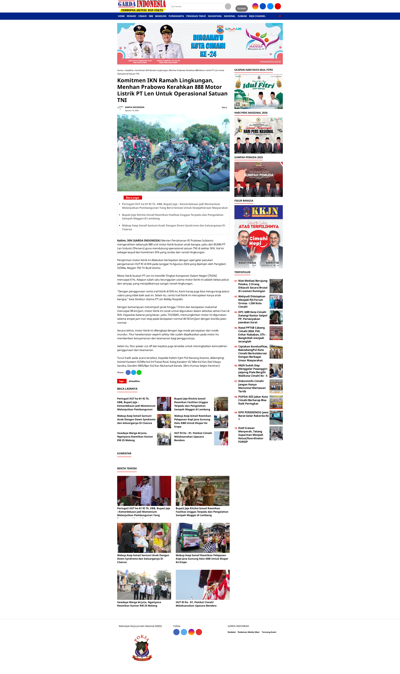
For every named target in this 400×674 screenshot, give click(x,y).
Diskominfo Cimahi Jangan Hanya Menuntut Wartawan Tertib (252, 386)
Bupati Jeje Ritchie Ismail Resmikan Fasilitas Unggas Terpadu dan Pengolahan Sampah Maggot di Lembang (192, 404)
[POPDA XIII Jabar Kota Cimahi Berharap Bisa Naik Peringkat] (276, 401)
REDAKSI (131, 16)
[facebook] (263, 6)
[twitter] (270, 6)
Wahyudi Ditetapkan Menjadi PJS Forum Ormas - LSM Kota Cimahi (251, 301)
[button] (279, 14)
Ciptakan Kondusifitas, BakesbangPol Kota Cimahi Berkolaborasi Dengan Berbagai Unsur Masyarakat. (253, 353)
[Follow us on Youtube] (199, 632)
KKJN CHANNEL (257, 16)
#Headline (134, 381)
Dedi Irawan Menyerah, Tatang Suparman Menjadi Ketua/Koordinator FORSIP (250, 434)
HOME (121, 16)
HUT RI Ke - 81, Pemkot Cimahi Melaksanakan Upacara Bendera (193, 436)
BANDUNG (160, 16)
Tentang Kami (269, 632)
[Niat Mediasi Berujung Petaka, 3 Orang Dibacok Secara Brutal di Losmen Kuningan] (276, 285)
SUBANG (242, 16)
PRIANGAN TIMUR (196, 16)
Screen (241, 8)
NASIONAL (229, 16)
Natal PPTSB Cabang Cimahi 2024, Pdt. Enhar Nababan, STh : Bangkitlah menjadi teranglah (252, 334)
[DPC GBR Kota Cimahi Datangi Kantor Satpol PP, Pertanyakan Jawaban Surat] (276, 317)
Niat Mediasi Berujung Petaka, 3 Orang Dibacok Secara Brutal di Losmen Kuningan (253, 286)
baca (224, 107)
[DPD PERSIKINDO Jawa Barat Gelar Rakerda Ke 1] (276, 417)
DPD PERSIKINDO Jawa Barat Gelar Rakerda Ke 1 (253, 415)
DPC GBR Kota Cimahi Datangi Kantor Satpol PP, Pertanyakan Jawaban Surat (252, 317)
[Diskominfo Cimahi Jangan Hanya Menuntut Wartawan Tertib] (276, 386)
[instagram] (255, 6)
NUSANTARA (215, 16)
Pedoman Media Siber (249, 632)
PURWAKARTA (176, 16)
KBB (151, 16)
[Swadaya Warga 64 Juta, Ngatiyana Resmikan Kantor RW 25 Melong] (164, 438)
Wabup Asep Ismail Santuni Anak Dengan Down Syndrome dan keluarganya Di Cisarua (136, 419)
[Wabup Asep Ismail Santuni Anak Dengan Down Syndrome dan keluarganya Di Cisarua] (164, 421)
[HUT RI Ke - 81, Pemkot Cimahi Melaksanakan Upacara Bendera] (221, 438)
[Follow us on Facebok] (176, 632)
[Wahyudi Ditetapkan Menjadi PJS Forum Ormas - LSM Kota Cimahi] (276, 301)
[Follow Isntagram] (191, 632)
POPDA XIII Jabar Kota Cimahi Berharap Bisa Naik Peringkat (253, 400)
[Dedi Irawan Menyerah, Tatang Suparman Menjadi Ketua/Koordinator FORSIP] (276, 433)
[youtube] (278, 6)
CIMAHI (142, 16)
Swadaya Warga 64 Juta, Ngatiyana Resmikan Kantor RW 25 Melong (135, 436)
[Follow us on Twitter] (184, 632)
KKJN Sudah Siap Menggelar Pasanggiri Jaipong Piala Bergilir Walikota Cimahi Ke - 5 (252, 370)
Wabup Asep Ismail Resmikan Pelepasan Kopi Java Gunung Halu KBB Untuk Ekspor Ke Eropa (192, 421)
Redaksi (232, 632)
